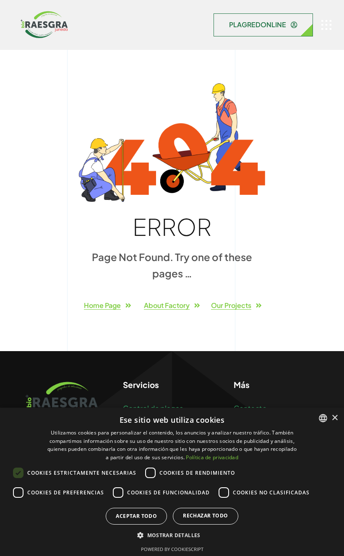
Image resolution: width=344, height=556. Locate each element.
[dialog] (172, 482)
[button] (172, 535)
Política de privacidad (212, 457)
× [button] (334, 418)
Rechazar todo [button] (205, 515)
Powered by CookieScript (172, 549)
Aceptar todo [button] (136, 516)
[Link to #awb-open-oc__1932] (326, 25)
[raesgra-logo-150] (44, 12)
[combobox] (323, 418)
